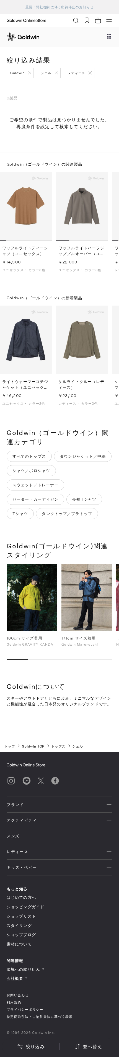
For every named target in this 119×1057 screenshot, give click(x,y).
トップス (58, 746)
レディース (77, 73)
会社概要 (15, 978)
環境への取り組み (23, 969)
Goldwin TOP (33, 746)
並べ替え (92, 1046)
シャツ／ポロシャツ (31, 470)
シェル (46, 73)
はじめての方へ (21, 897)
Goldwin (17, 73)
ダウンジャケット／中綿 (83, 456)
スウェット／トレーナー (35, 484)
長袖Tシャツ (84, 499)
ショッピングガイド (25, 906)
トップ (9, 746)
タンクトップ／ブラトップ (67, 513)
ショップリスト (21, 916)
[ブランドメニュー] (109, 37)
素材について (19, 944)
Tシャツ (20, 513)
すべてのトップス (29, 456)
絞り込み (35, 1046)
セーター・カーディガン (35, 499)
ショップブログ (21, 934)
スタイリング (19, 925)
